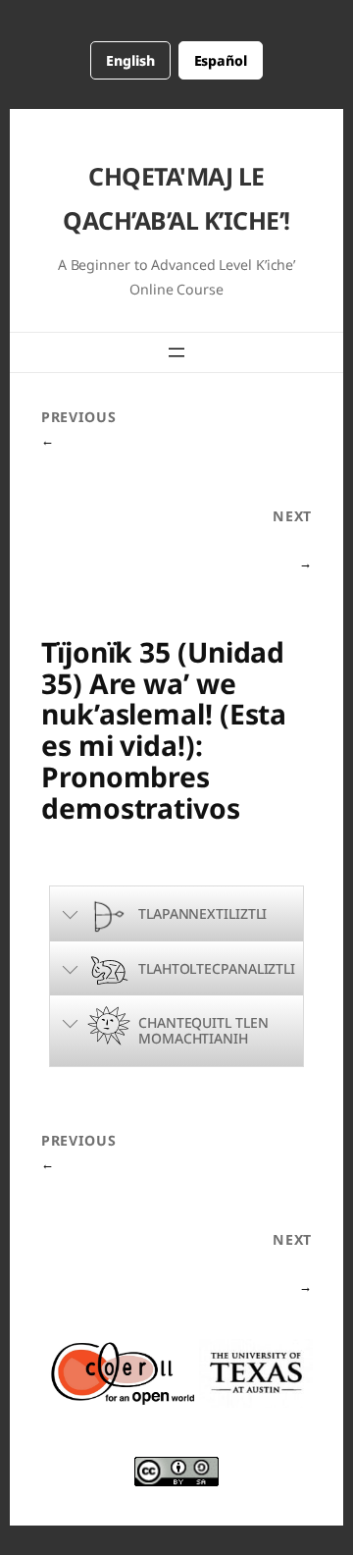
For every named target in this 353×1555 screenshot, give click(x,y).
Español (220, 60)
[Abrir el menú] (176, 352)
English (130, 60)
